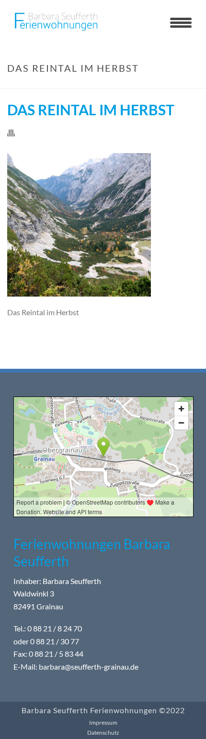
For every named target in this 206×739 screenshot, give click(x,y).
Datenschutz (103, 732)
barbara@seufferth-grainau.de (88, 666)
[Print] (15, 132)
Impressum (103, 722)
